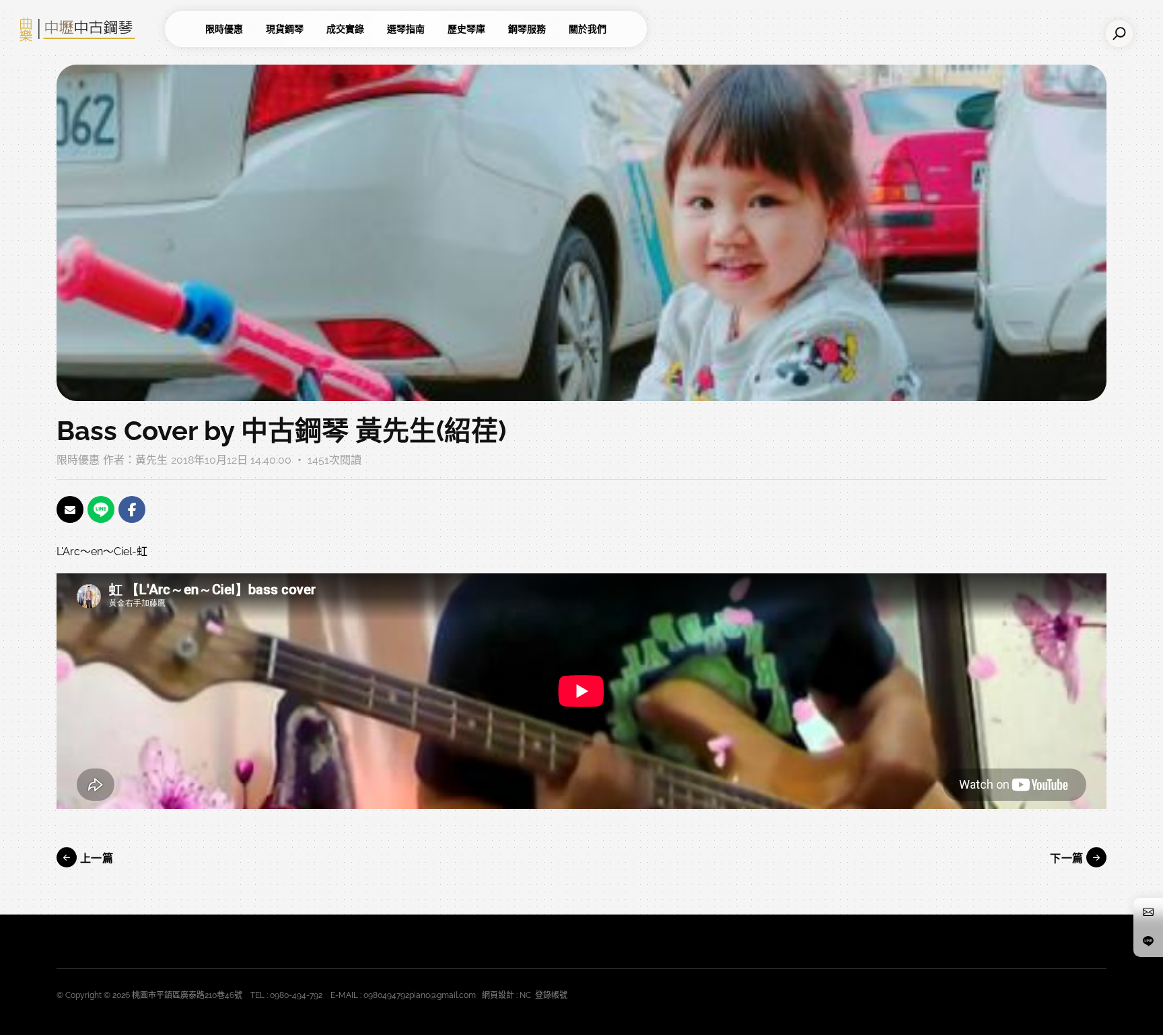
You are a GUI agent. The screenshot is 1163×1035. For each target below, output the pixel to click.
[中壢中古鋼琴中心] (87, 29)
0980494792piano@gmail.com (419, 995)
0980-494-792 (296, 995)
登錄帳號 (551, 995)
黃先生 (151, 460)
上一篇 (95, 858)
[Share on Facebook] (131, 509)
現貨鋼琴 (285, 29)
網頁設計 (498, 995)
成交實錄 (345, 29)
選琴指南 (406, 29)
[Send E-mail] (70, 509)
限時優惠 (224, 29)
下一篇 (1068, 858)
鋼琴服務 (527, 29)
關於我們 (587, 29)
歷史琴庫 (466, 29)
